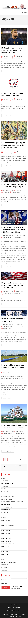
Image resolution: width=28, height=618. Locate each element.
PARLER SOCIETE (5, 549)
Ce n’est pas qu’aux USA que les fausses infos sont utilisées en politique (13, 229)
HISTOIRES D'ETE (5, 509)
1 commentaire (17, 58)
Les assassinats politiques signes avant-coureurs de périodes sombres (13, 145)
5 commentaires (7, 328)
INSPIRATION (4, 512)
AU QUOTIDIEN (5, 480)
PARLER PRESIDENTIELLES (8, 543)
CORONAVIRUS (5, 488)
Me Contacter (16, 604)
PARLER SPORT (7, 58)
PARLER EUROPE (5, 528)
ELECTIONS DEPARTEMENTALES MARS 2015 (12, 501)
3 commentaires (20, 153)
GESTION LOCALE (5, 504)
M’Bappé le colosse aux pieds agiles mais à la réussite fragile (11, 50)
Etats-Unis (9, 20)
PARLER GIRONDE (5, 533)
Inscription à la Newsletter (13, 607)
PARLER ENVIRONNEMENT (7, 525)
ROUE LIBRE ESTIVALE (6, 567)
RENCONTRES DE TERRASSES (8, 562)
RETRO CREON (5, 564)
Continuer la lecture (8, 71)
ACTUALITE (6, 101)
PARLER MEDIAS (7, 237)
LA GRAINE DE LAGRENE (7, 515)
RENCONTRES (4, 559)
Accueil (9, 604)
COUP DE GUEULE (5, 491)
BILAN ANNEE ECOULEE (7, 483)
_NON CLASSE (4, 570)
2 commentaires (18, 237)
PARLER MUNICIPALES (6, 538)
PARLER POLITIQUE (8, 153)
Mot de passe (4, 583)
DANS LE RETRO (5, 494)
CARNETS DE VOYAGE (6, 486)
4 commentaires (20, 433)
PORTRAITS (4, 557)
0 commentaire (15, 101)
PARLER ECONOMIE (8, 433)
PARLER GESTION (7, 326)
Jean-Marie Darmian (8, 56)
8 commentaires (16, 372)
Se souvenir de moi (17, 586)
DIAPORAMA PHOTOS (6, 499)
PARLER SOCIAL (5, 546)
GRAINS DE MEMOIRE (6, 507)
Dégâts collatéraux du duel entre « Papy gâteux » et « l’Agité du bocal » (13, 285)
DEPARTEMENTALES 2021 (7, 496)
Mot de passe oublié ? (16, 588)
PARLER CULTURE (5, 520)
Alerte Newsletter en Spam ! (14, 610)
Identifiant (3, 579)
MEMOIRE (3, 517)
